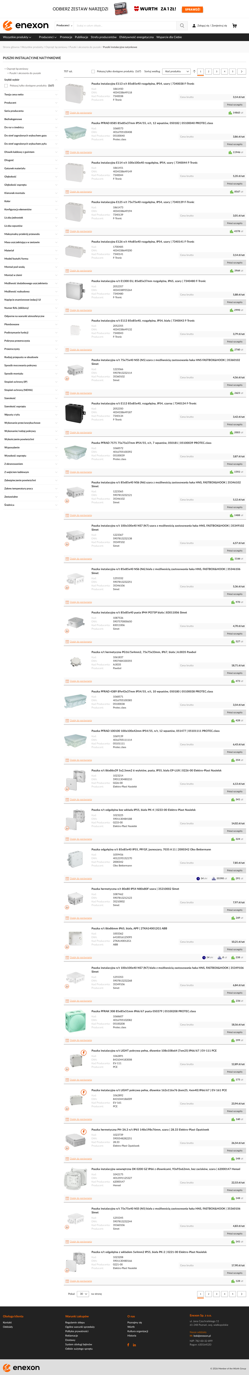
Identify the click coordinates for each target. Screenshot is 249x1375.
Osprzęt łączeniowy (56, 47)
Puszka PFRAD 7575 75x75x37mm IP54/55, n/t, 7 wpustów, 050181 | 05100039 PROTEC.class (151, 443)
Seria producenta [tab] (14, 111)
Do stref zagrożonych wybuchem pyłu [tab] (25, 144)
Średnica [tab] (9, 505)
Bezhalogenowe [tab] (13, 119)
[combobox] (131, 25)
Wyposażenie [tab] (12, 447)
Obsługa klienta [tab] (13, 1316)
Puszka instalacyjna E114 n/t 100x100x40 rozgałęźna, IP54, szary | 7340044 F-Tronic (145, 162)
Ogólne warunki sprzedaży (80, 1327)
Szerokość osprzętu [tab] (15, 406)
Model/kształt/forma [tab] (16, 259)
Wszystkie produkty (16, 37)
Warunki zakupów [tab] (77, 1316)
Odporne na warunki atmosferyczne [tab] (24, 316)
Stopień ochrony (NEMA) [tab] (18, 390)
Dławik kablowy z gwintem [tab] (19, 152)
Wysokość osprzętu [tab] (15, 456)
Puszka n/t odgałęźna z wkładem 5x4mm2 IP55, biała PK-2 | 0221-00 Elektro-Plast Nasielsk (149, 1252)
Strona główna (11, 47)
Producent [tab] (10, 103)
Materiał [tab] (9, 250)
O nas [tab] (131, 1316)
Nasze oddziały (198, 1332)
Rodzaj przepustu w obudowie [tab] (21, 357)
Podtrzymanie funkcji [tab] (16, 332)
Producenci (46, 37)
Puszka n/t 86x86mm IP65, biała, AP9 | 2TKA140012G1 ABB (129, 928)
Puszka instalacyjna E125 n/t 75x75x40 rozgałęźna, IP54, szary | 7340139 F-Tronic (143, 202)
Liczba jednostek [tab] (13, 218)
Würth (131, 1327)
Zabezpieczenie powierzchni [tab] (20, 480)
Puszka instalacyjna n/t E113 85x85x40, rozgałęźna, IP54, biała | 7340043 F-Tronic (143, 320)
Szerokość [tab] (10, 398)
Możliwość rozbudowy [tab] (17, 291)
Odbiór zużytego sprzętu (79, 1349)
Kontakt (7, 1322)
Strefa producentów (104, 37)
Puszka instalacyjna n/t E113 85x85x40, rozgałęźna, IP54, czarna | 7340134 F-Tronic (144, 403)
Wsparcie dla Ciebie (169, 37)
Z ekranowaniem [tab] (13, 464)
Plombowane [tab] (11, 324)
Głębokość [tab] (10, 176)
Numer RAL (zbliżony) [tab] (16, 308)
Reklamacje (71, 1336)
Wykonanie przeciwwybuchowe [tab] (22, 423)
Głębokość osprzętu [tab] (15, 185)
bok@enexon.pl (202, 1336)
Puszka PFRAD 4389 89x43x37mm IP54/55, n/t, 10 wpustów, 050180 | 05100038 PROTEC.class (152, 691)
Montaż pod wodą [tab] (14, 267)
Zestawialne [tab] (11, 497)
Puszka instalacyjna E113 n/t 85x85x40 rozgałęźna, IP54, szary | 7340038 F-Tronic (143, 83)
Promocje (66, 37)
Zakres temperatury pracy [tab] (18, 488)
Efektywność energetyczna (136, 37)
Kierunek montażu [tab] (14, 193)
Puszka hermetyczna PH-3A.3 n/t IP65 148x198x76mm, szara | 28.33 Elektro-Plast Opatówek (150, 1129)
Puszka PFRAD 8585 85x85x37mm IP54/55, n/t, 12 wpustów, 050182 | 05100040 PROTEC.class (152, 123)
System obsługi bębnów (78, 1344)
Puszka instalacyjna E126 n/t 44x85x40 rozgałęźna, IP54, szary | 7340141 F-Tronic (143, 241)
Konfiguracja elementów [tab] (18, 209)
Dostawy (70, 1340)
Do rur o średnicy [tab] (14, 127)
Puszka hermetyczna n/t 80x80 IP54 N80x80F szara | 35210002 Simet (135, 889)
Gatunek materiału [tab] (14, 168)
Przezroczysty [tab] (12, 349)
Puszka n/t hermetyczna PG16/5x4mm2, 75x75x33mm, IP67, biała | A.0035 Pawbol (144, 652)
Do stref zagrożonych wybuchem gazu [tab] (25, 135)
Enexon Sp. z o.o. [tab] (201, 1315)
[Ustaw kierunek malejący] (194, 71)
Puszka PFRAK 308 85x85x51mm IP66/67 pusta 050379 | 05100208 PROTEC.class (144, 1011)
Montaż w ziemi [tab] (13, 275)
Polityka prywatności (76, 1331)
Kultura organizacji (137, 1331)
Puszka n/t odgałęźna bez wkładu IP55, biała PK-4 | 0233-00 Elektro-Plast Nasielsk (144, 810)
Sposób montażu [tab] (13, 373)
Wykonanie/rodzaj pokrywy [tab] (20, 431)
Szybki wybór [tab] (11, 80)
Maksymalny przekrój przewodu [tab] (22, 234)
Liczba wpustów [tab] (13, 226)
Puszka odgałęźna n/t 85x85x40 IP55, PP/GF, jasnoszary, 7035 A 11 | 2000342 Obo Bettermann (151, 849)
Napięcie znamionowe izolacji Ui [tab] (22, 300)
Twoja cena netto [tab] (14, 94)
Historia (131, 1336)
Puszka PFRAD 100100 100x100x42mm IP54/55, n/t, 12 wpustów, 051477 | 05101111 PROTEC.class (156, 731)
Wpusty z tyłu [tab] (12, 415)
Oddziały (8, 1327)
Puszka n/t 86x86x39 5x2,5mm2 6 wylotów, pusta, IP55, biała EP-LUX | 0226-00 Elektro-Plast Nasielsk (156, 770)
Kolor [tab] (7, 201)
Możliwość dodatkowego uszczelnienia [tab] (26, 283)
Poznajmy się (134, 1322)
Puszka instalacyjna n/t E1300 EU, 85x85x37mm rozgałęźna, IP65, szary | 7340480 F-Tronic (149, 281)
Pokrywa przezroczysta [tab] (17, 341)
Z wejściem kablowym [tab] (16, 472)
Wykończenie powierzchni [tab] (19, 439)
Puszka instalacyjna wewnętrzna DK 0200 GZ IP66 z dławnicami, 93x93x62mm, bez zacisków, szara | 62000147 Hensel (166, 1169)
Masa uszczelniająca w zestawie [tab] (22, 242)
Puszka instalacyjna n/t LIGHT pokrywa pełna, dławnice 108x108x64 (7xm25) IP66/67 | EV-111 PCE (154, 1050)
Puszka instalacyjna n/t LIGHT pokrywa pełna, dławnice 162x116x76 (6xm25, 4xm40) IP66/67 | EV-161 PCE (159, 1090)
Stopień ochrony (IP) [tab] (15, 382)
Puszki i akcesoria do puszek (85, 47)
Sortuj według (152, 71)
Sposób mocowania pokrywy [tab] (20, 365)
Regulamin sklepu (75, 1322)
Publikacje (81, 37)
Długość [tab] (9, 160)
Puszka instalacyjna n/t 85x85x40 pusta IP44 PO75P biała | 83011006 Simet (139, 612)
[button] (79, 113)
